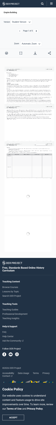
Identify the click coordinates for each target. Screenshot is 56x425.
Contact (6, 376)
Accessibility (8, 373)
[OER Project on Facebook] (4, 354)
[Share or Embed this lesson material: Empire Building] (49, 53)
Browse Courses (10, 287)
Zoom (16, 44)
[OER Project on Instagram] (17, 354)
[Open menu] (51, 4)
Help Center (8, 336)
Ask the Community (12, 341)
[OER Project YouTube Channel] (11, 354)
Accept (13, 417)
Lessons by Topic (10, 291)
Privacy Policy (35, 408)
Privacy (46, 373)
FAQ (4, 332)
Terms (36, 373)
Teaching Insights (10, 318)
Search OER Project (11, 296)
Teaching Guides (10, 309)
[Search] (40, 4)
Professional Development (15, 314)
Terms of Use (14, 408)
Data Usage (23, 373)
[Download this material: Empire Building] (35, 53)
